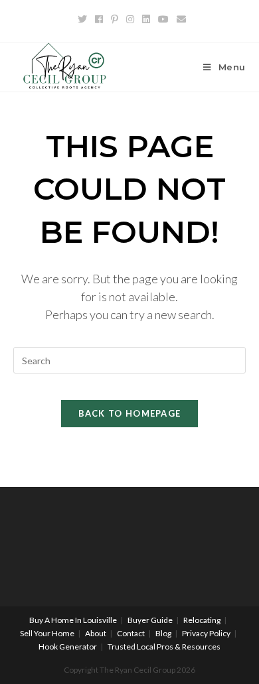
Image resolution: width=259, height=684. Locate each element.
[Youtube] (163, 19)
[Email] (179, 19)
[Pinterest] (114, 19)
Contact (131, 633)
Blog (163, 633)
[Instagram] (130, 19)
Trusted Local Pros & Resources (164, 646)
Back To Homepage (129, 413)
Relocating (201, 620)
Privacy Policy (206, 633)
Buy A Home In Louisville (73, 620)
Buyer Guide (150, 620)
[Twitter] (82, 19)
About (95, 633)
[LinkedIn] (146, 19)
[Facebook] (99, 19)
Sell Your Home (47, 633)
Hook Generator (68, 646)
